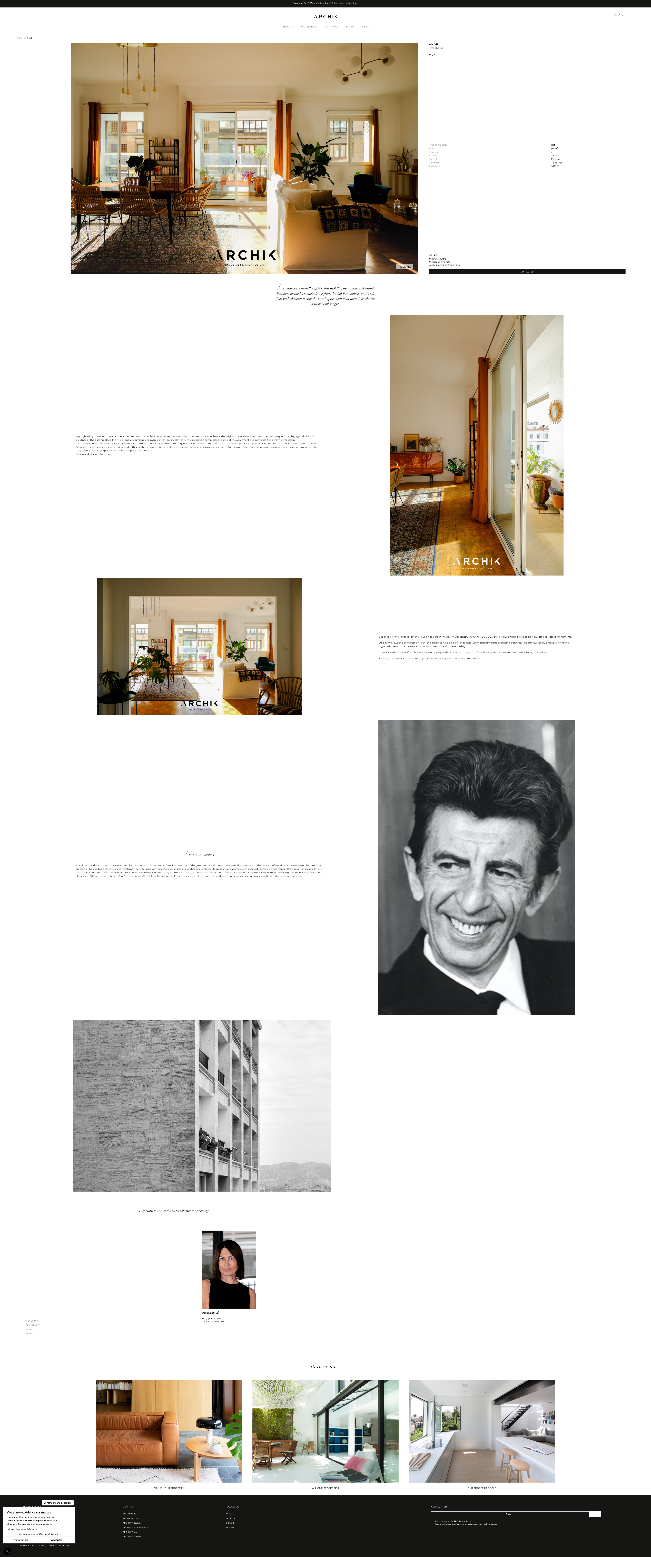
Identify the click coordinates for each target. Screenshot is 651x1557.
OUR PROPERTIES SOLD (482, 1488)
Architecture (309, 26)
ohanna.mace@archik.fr (213, 1321)
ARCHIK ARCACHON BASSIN (135, 1527)
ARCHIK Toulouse (131, 1518)
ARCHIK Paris (129, 1514)
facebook (230, 1518)
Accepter (56, 1540)
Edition (350, 26)
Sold (19, 38)
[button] (7, 1551)
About (365, 26)
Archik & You (331, 26)
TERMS (41, 1545)
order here (352, 3)
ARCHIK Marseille (132, 1523)
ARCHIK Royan (130, 1532)
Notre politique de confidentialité (22, 1529)
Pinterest (230, 1527)
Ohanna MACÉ (210, 1313)
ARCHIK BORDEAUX (132, 1536)
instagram (230, 1514)
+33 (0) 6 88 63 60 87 (212, 1318)
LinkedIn (229, 1523)
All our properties (325, 1488)
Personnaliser (21, 1540)
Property (287, 26)
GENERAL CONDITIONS (58, 1545)
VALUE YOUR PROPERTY (169, 1488)
